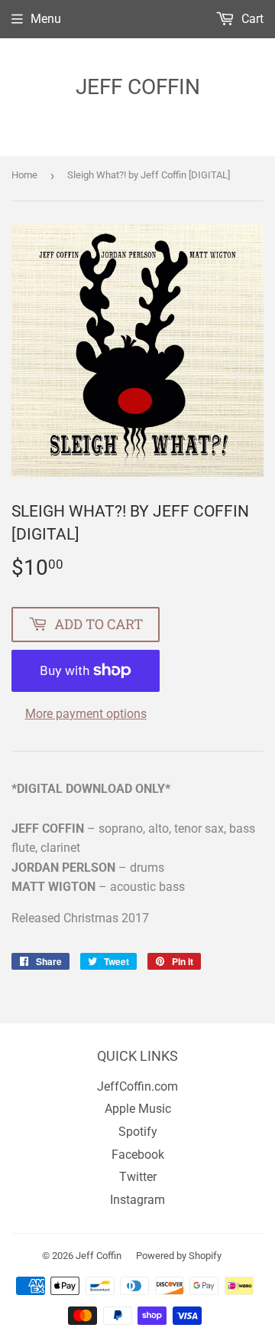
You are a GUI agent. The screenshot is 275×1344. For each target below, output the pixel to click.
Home (24, 175)
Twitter (138, 1176)
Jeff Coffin (138, 86)
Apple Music (138, 1108)
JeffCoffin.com (137, 1086)
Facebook (138, 1154)
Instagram (137, 1199)
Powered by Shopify (179, 1255)
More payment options (86, 713)
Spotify (137, 1131)
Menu (46, 18)
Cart (251, 18)
